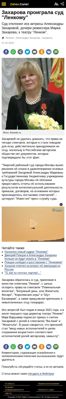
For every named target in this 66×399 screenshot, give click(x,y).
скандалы (47, 37)
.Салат (24, 4)
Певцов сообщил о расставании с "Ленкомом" (34, 262)
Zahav (14, 4)
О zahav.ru (9, 384)
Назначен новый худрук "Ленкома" (26, 251)
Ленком (9, 37)
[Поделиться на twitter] (27, 52)
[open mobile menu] (4, 4)
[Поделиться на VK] (48, 52)
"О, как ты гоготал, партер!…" (23, 272)
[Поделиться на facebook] (6, 52)
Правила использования (48, 384)
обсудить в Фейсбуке (41, 373)
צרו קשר (8, 393)
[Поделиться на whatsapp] (13, 52)
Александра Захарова (28, 37)
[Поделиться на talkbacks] (56, 52)
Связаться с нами (46, 390)
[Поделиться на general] (20, 52)
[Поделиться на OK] (41, 52)
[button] (61, 204)
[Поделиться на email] (34, 52)
